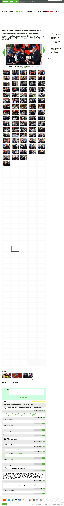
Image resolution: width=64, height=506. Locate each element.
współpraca (39, 504)
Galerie (18, 11)
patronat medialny (47, 504)
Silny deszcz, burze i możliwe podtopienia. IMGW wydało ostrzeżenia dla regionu (55, 42)
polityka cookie (59, 504)
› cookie (47, 0)
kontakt (43, 504)
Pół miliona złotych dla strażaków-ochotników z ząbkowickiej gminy (16, 381)
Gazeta (35, 11)
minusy (40, 410)
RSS (32, 504)
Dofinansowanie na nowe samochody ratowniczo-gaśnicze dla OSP (6, 381)
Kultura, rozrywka (11, 11)
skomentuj (44, 410)
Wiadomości (4, 11)
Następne (44, 50)
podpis (8, 389)
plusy (37, 410)
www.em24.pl (22, 1)
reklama (35, 504)
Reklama (39, 11)
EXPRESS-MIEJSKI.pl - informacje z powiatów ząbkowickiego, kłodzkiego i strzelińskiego (10, 1)
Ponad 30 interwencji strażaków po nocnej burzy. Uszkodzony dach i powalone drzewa (56, 48)
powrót (3, 496)
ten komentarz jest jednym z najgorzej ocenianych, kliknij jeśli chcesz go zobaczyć (16, 433)
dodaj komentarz (24, 397)
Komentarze (23, 11)
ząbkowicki (33, 1)
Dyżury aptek (29, 11)
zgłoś (34, 410)
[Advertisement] (32, 19)
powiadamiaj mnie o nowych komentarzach (39, 401)
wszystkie (30, 1)
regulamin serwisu (54, 504)
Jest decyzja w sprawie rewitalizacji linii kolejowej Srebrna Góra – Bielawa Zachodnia (56, 53)
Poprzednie (4, 52)
